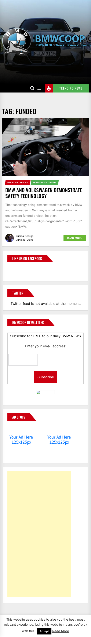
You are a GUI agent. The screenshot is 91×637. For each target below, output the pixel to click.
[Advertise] (21, 429)
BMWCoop (20, 269)
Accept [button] (44, 631)
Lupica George (24, 236)
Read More (74, 237)
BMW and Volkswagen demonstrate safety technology (43, 193)
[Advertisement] (39, 534)
